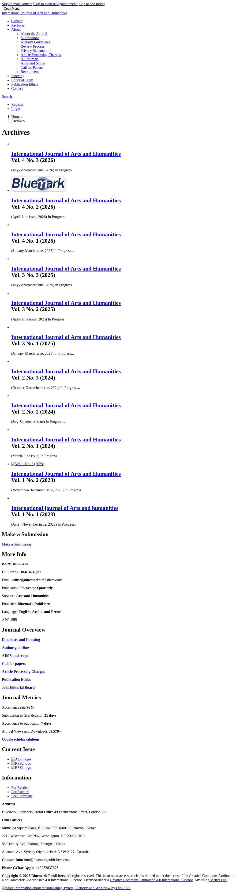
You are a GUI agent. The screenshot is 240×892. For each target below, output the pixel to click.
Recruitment (30, 72)
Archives (18, 25)
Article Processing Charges (41, 55)
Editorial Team (22, 80)
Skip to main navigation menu (55, 4)
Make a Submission (16, 544)
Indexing (17, 76)
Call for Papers (32, 67)
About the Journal (34, 34)
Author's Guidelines (35, 42)
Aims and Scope (33, 63)
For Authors (20, 792)
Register (17, 104)
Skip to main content (17, 4)
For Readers (20, 788)
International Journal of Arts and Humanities (34, 13)
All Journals (29, 59)
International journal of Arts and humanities (64, 508)
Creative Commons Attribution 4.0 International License (151, 880)
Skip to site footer (92, 4)
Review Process (32, 46)
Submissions (30, 38)
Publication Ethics (24, 84)
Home (16, 117)
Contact (17, 88)
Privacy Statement (34, 51)
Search (7, 96)
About (16, 29)
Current (16, 21)
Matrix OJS (218, 880)
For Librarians (21, 796)
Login (15, 109)
